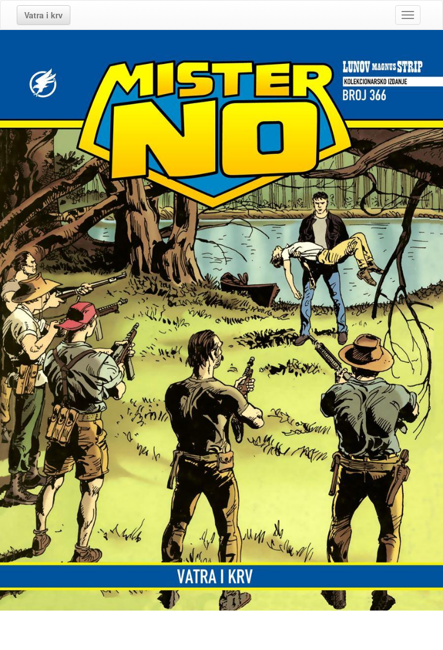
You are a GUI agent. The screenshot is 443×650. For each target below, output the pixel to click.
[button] (43, 15)
